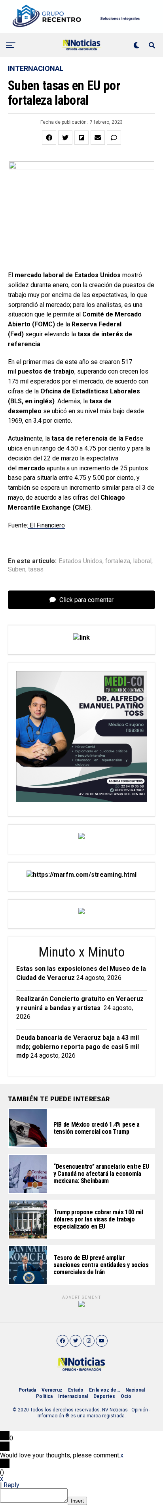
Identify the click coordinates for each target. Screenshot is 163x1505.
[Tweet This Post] (65, 137)
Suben (16, 569)
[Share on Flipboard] (81, 137)
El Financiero (46, 525)
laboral (142, 561)
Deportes (104, 1396)
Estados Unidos (80, 561)
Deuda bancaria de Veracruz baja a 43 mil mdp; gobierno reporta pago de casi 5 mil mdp (77, 1046)
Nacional (135, 1390)
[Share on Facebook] (49, 137)
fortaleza (117, 561)
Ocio (126, 1396)
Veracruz (52, 1390)
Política (44, 1396)
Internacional (73, 1396)
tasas (36, 569)
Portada (27, 1390)
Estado (75, 1390)
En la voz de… (104, 1390)
